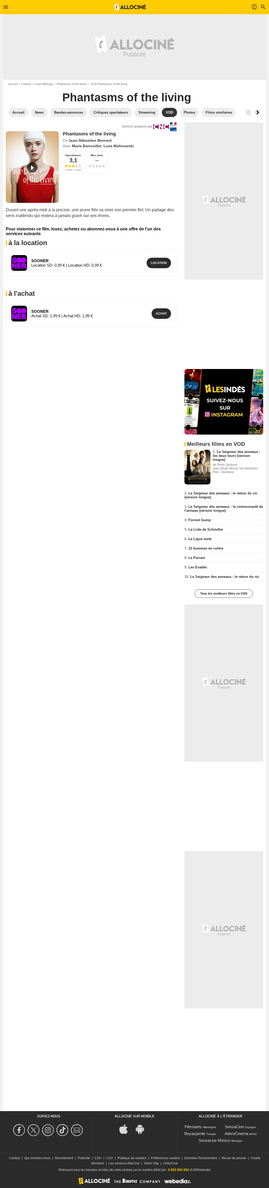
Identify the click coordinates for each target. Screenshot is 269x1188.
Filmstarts (193, 1126)
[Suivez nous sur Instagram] (48, 1130)
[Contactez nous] (77, 1130)
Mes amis (97, 155)
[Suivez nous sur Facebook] (20, 1130)
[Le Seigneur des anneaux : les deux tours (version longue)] (197, 467)
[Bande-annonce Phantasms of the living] (32, 167)
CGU (98, 1158)
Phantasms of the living (71, 84)
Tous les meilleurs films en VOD (223, 593)
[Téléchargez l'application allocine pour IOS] (126, 1128)
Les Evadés (197, 567)
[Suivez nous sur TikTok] (63, 1130)
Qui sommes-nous (37, 1158)
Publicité (84, 1158)
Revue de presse (234, 1158)
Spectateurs (73, 155)
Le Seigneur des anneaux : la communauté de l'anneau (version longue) (223, 509)
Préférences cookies (165, 1158)
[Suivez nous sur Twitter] (34, 1130)
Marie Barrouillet (86, 146)
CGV (109, 1158)
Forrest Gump (199, 520)
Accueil (13, 84)
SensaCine (234, 1126)
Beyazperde (194, 1133)
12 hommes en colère (205, 548)
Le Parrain (196, 558)
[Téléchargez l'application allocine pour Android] (142, 1128)
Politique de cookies (131, 1158)
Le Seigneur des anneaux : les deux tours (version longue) (236, 456)
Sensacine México (214, 1140)
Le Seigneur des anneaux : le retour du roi (224, 577)
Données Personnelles (200, 1158)
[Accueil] (130, 7)
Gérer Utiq (151, 1163)
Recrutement (64, 1158)
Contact (14, 1158)
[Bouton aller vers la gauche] (248, 112)
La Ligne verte (199, 539)
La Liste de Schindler (205, 529)
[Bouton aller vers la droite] (257, 112)
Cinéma (26, 84)
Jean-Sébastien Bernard (90, 140)
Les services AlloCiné (124, 1163)
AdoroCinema (236, 1133)
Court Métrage (44, 84)
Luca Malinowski (119, 146)
